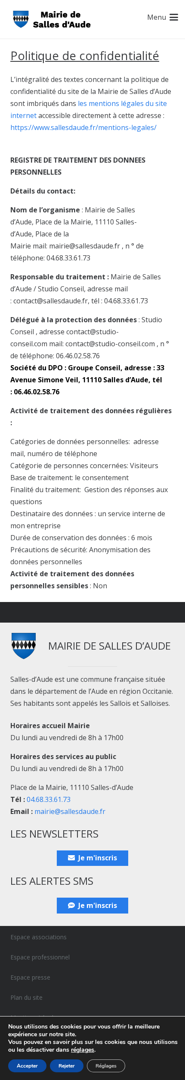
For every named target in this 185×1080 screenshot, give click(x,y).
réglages (82, 1050)
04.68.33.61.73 (49, 799)
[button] (163, 17)
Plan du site (26, 997)
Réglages (106, 1065)
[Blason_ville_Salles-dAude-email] (52, 19)
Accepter (27, 1065)
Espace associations (38, 937)
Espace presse (30, 977)
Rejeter (67, 1065)
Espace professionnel (40, 957)
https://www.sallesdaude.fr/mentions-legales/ (83, 127)
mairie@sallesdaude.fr (69, 811)
